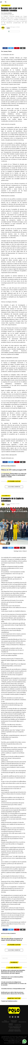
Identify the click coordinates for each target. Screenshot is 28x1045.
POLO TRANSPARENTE (5, 1021)
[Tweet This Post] (11, 48)
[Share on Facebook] (5, 48)
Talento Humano (11, 1024)
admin (8, 28)
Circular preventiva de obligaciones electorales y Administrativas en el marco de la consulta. (13, 983)
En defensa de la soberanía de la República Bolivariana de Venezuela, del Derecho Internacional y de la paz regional (13, 972)
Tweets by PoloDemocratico (9, 1001)
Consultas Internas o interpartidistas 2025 (13, 988)
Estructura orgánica (14, 1021)
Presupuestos (22, 1021)
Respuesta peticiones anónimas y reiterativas (14, 1030)
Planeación (18, 1024)
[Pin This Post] (16, 48)
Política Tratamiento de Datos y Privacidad (14, 1027)
